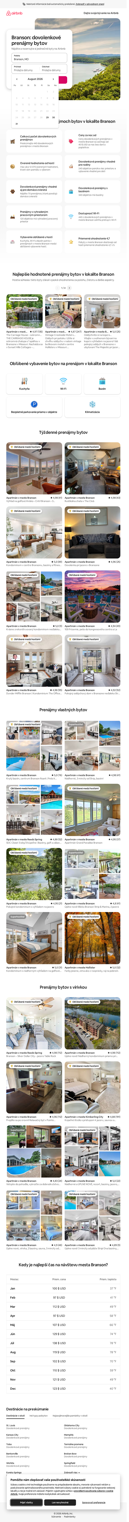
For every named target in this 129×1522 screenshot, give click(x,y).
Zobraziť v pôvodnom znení (90, 4)
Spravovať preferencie (93, 1502)
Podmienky (69, 1516)
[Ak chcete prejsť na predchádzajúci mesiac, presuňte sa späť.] (17, 79)
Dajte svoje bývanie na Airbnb (101, 13)
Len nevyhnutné (60, 1502)
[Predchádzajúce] (57, 287)
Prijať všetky (26, 1502)
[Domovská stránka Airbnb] (14, 13)
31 (17, 123)
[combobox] (39, 59)
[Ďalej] (69, 287)
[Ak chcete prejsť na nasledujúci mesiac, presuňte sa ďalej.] (53, 79)
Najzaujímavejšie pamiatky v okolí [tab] (70, 1415)
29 (47, 117)
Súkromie (56, 1516)
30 (53, 117)
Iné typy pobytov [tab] (39, 1415)
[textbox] (25, 70)
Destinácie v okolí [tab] (15, 1415)
